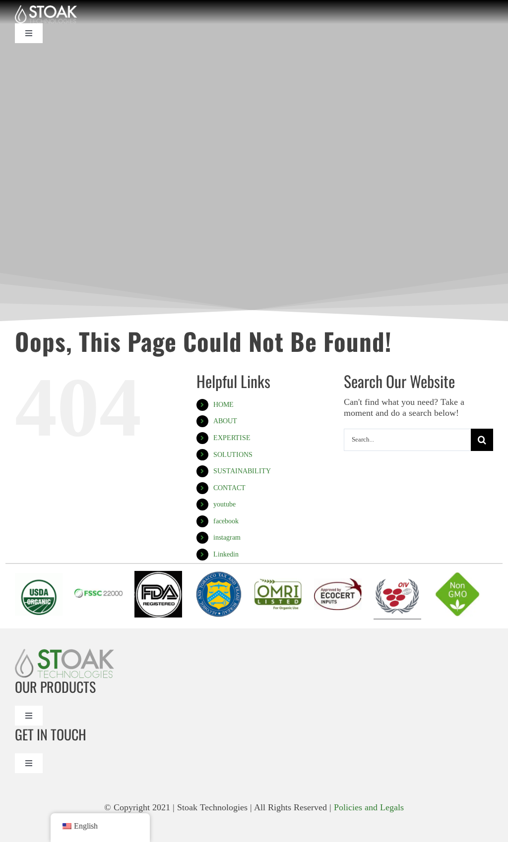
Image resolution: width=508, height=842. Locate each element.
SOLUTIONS (233, 454)
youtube (224, 504)
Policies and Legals (369, 807)
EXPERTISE (232, 438)
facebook (226, 521)
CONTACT (229, 488)
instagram (227, 537)
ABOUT (225, 421)
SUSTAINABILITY (242, 471)
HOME (223, 404)
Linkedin (226, 554)
